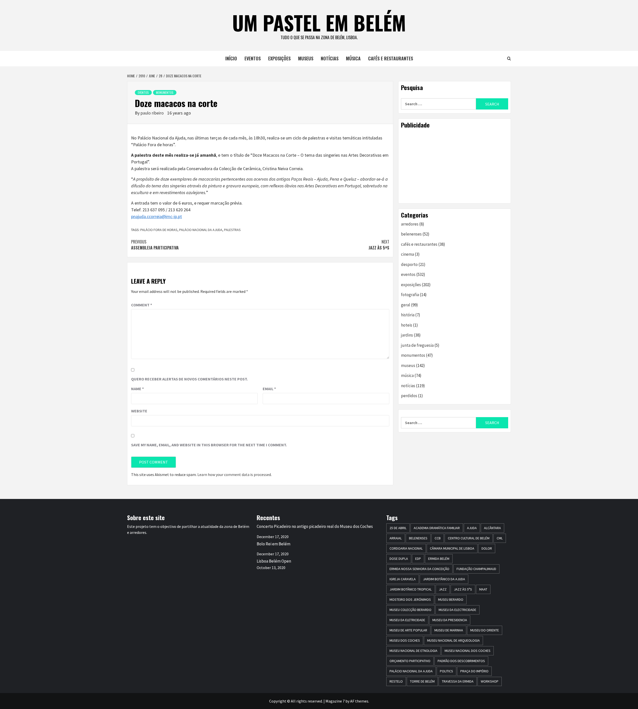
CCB (438, 538)
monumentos (164, 92)
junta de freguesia (417, 345)
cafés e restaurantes (390, 58)
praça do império (474, 671)
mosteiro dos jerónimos (410, 599)
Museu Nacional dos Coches (467, 650)
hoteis (406, 325)
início (231, 58)
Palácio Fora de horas (158, 230)
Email (269, 388)
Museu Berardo (450, 599)
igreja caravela (403, 579)
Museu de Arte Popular (408, 630)
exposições (279, 58)
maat (483, 589)
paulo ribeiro (153, 113)
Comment (141, 304)
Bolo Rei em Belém (273, 544)
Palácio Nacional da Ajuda (200, 230)
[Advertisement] (454, 166)
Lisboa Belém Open (274, 561)
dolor (486, 548)
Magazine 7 (335, 701)
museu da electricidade (457, 609)
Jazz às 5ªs (379, 245)
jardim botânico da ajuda (444, 579)
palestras (232, 230)
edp (418, 558)
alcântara (492, 528)
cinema (407, 254)
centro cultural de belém (468, 538)
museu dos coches (405, 640)
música (353, 58)
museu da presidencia (449, 620)
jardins (407, 335)
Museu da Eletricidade (407, 620)
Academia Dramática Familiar (437, 528)
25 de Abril (398, 528)
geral (405, 305)
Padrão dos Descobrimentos (461, 661)
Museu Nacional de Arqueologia (453, 640)
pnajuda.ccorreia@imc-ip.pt (156, 216)
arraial (396, 538)
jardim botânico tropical (411, 589)
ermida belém (438, 558)
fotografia (410, 294)
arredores (409, 224)
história (407, 315)
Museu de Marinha (448, 630)
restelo (396, 681)
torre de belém (422, 681)
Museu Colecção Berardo (410, 609)
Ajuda (472, 528)
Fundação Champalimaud (476, 569)
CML (500, 538)
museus (305, 58)
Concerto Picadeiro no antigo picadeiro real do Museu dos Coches (315, 526)
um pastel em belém (319, 22)
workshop (489, 681)
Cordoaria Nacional (406, 548)
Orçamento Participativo (410, 661)
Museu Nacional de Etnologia (413, 650)
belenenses (411, 234)
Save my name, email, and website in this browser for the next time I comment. (209, 444)
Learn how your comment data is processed (234, 474)
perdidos (409, 395)
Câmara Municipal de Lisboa (452, 548)
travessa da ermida (458, 681)
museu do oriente (484, 630)
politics (446, 671)
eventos (252, 58)
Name (137, 388)
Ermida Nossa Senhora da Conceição (419, 569)
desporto (409, 264)
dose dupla (399, 558)
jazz (443, 589)
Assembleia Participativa (155, 245)
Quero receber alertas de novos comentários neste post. (189, 378)
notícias (329, 58)
